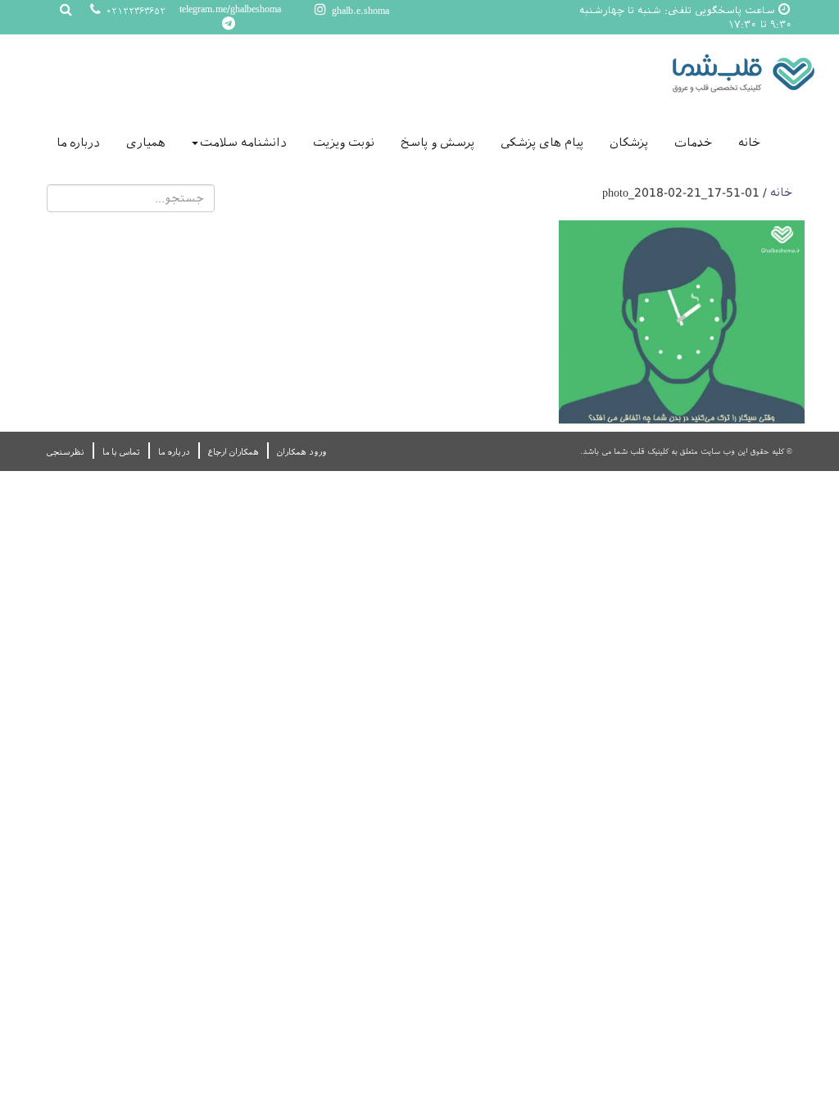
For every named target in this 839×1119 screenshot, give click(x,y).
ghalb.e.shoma (359, 10)
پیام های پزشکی (542, 142)
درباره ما (78, 142)
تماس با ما (121, 451)
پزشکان (629, 142)
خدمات (693, 142)
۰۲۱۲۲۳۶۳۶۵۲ (134, 11)
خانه (749, 142)
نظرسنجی (65, 451)
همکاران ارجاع (233, 451)
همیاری (146, 142)
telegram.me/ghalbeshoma (230, 9)
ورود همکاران (301, 451)
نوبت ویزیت (343, 142)
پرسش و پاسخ (437, 142)
